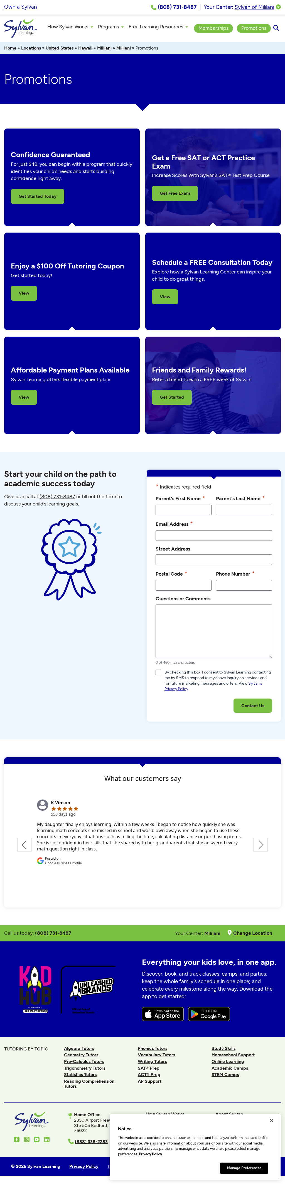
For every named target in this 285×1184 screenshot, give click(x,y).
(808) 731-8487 (57, 497)
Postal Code (171, 573)
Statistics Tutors (80, 1074)
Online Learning (228, 1061)
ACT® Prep (149, 1074)
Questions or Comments (183, 598)
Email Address (174, 523)
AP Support (149, 1081)
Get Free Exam (175, 193)
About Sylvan (229, 1114)
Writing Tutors (152, 1061)
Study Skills (223, 1048)
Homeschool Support (233, 1054)
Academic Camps (230, 1068)
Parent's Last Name (240, 498)
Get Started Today (37, 196)
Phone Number (235, 573)
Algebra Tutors (79, 1048)
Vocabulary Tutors (156, 1054)
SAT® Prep (148, 1068)
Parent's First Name (180, 498)
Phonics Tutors (152, 1048)
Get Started (172, 397)
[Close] (272, 1120)
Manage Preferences (244, 1168)
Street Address (173, 549)
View (24, 293)
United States (59, 48)
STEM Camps (225, 1074)
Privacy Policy (150, 1154)
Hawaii (85, 48)
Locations (31, 48)
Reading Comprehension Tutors (89, 1084)
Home (10, 48)
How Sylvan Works (165, 1114)
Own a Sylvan (20, 7)
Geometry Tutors (81, 1054)
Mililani (104, 48)
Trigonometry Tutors (84, 1068)
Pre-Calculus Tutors (84, 1061)
